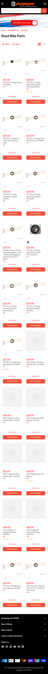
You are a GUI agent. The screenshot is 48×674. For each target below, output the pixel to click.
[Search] (44, 10)
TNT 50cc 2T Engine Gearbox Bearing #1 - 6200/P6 (33, 308)
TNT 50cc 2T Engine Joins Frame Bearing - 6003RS (12, 587)
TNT (4, 87)
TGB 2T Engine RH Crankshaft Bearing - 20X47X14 (33, 532)
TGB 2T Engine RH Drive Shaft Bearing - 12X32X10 (35, 363)
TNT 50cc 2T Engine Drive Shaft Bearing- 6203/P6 (12, 363)
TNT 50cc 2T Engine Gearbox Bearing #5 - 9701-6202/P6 (33, 252)
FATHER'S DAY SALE (22, 23)
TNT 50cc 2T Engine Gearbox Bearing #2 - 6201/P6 (10, 196)
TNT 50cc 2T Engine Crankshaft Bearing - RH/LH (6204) (10, 308)
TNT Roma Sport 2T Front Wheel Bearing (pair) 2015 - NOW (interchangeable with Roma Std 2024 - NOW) (12, 254)
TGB (27, 366)
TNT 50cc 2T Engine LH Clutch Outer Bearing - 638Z (11, 140)
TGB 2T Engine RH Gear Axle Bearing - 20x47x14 (11, 475)
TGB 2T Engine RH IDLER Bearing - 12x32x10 (35, 419)
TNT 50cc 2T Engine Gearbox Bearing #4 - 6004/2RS (33, 196)
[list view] (44, 44)
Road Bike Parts (13, 30)
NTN (27, 592)
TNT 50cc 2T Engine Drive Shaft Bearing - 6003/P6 (35, 139)
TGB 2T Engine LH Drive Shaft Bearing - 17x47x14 (11, 419)
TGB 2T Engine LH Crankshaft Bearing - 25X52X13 (10, 532)
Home (3, 30)
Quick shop (12, 97)
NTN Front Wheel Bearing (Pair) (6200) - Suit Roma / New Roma (35, 588)
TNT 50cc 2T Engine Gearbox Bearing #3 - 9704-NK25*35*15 (33, 85)
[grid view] (39, 44)
